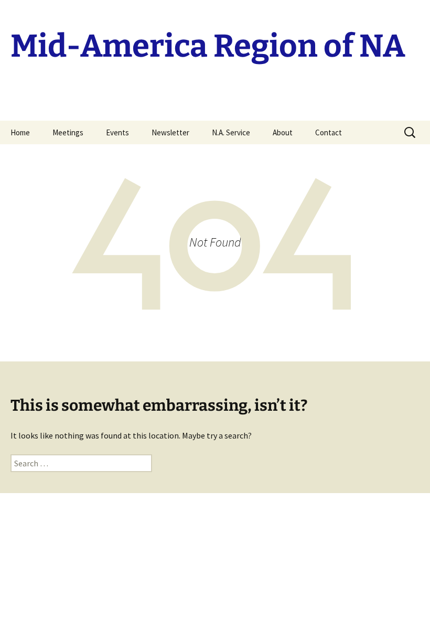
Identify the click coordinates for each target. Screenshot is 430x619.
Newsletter (170, 132)
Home (20, 132)
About (283, 132)
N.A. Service (231, 132)
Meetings (67, 132)
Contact (328, 132)
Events (117, 132)
